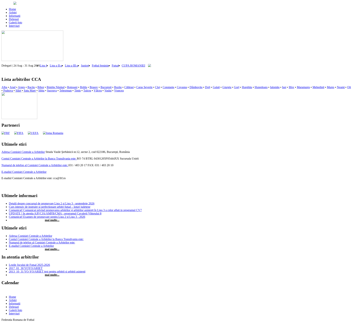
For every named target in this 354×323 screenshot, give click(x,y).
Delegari (14, 19)
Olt (349, 87)
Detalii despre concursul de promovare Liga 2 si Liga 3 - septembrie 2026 (51, 203)
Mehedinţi (318, 87)
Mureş (330, 87)
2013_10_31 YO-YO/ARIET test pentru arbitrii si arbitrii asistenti (47, 271)
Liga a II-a (56, 65)
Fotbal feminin (100, 65)
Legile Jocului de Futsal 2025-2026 (29, 264)
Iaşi (284, 87)
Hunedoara (261, 87)
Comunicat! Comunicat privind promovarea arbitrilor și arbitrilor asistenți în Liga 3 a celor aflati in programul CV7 (75, 210)
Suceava (52, 90)
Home (12, 9)
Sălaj (18, 90)
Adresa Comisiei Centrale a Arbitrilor (23, 151)
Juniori (85, 65)
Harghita (247, 87)
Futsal (115, 65)
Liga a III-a (71, 65)
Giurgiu (226, 87)
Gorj (236, 87)
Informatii (14, 15)
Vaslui (108, 90)
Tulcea (87, 90)
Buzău (118, 87)
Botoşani (72, 87)
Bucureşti (106, 87)
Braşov (94, 87)
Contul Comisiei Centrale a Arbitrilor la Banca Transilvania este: (39, 158)
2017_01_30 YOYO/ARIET (26, 268)
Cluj (157, 87)
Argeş (21, 87)
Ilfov (291, 87)
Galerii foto (15, 22)
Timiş (77, 90)
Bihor (40, 87)
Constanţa (168, 87)
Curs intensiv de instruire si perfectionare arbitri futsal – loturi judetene (49, 206)
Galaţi (216, 87)
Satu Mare (30, 90)
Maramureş (303, 87)
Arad (12, 87)
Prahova (8, 90)
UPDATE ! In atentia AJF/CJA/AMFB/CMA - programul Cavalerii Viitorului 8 (55, 213)
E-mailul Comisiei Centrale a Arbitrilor (23, 171)
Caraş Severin (144, 87)
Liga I (43, 65)
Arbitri (13, 12)
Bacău (31, 87)
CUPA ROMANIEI (133, 65)
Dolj (207, 87)
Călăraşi (129, 87)
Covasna (182, 87)
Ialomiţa (275, 87)
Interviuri (14, 25)
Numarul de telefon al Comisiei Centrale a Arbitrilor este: (34, 165)
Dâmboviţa (196, 87)
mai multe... (52, 220)
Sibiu (41, 90)
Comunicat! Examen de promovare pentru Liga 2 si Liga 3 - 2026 (47, 216)
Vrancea (119, 90)
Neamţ (341, 87)
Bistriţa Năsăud (56, 87)
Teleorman (65, 90)
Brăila (83, 87)
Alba (4, 87)
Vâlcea (98, 90)
